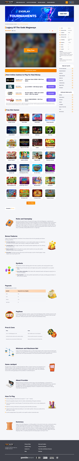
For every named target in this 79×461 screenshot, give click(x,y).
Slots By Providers (31, 2)
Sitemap (40, 451)
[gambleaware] (27, 458)
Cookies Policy (28, 446)
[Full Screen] (55, 30)
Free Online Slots (20, 2)
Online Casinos (41, 2)
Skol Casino (18, 86)
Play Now (51, 80)
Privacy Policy (28, 444)
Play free (30, 50)
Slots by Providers (42, 444)
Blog (25, 451)
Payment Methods (42, 446)
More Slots (31, 203)
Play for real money (31, 70)
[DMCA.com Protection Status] (45, 458)
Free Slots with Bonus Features (45, 448)
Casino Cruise (19, 92)
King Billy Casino (19, 79)
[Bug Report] (52, 30)
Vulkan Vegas (18, 99)
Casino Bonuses (51, 2)
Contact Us (27, 448)
